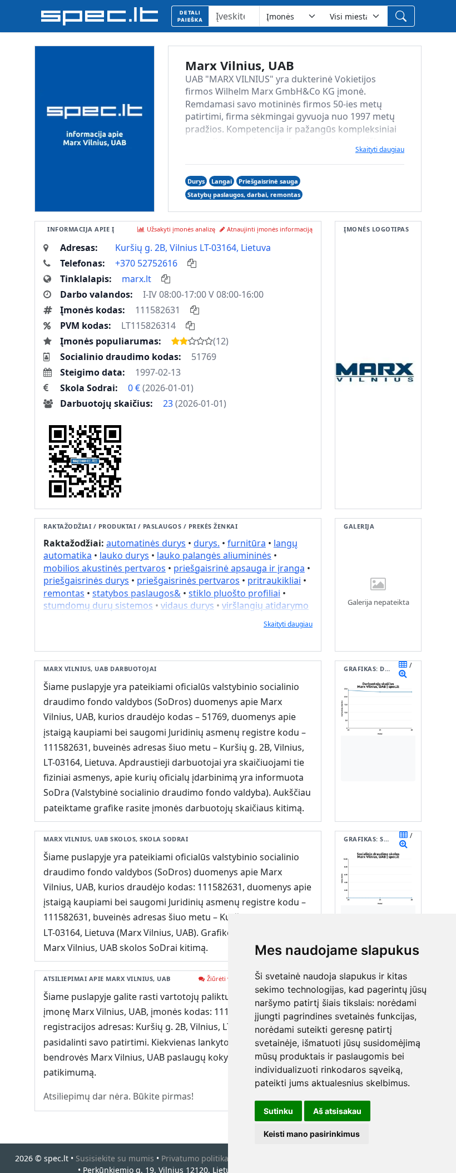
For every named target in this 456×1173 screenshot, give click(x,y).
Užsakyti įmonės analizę (181, 229)
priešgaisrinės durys (86, 580)
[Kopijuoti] (191, 263)
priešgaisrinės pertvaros (188, 580)
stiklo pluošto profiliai (234, 593)
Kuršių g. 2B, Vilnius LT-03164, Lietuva (193, 247)
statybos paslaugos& (136, 593)
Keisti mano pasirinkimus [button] (312, 1133)
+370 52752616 (146, 263)
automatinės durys (146, 543)
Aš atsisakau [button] (337, 1111)
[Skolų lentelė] (403, 835)
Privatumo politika (195, 1158)
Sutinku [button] (278, 1111)
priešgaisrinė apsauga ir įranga (239, 568)
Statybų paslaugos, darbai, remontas (243, 194)
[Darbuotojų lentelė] (403, 664)
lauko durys (124, 555)
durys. (207, 543)
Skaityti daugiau (379, 149)
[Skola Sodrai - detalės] (403, 843)
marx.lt (136, 279)
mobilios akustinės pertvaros (104, 568)
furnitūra (246, 543)
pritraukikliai (274, 580)
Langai (221, 181)
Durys (196, 181)
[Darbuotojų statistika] (403, 673)
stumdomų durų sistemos (98, 605)
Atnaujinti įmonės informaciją (270, 229)
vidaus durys (187, 605)
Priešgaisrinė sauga (268, 181)
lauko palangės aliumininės (214, 555)
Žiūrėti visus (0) (228, 978)
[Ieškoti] (401, 16)
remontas (64, 593)
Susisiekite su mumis (115, 1158)
